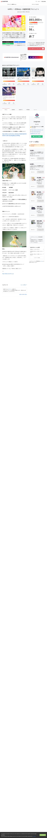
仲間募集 (28, 109)
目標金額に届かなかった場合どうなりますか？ (36, 252)
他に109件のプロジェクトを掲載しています (37, 127)
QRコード (20, 45)
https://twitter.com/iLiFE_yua (8, 273)
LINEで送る (8, 43)
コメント (35, 109)
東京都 (28, 11)
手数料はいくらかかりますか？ (35, 249)
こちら (41, 261)
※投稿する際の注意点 (23, 294)
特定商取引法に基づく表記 (35, 133)
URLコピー (20, 43)
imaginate (20, 11)
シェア (20, 41)
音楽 (24, 11)
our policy (34, 836)
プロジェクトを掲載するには (11, 4)
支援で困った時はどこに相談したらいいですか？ (36, 255)
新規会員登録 (44, 1)
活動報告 (13, 109)
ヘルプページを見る (37, 257)
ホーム (6, 109)
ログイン (39, 1)
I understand (43, 834)
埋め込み (8, 45)
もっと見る (23, 284)
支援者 (20, 109)
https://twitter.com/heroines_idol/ (37, 129)
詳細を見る (32, 158)
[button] (35, 57)
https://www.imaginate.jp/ (36, 131)
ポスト (9, 41)
